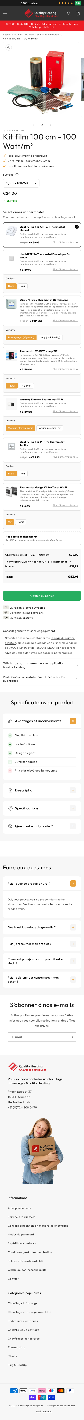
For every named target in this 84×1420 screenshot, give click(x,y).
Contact (13, 1278)
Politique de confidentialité (26, 1261)
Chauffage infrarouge (23, 1303)
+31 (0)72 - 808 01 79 (22, 1107)
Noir (23, 286)
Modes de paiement (21, 1234)
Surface (8, 174)
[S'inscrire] (71, 1036)
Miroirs (12, 1356)
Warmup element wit (50, 428)
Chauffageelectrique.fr (30, 1405)
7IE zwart (26, 385)
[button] (5, 13)
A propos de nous (19, 1208)
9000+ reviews (29, 3)
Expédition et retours (22, 1243)
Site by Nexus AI (44, 1411)
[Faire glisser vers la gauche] (33, 125)
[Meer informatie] (17, 175)
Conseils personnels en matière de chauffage (38, 1225)
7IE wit (11, 385)
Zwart (21, 522)
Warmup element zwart (20, 428)
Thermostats (16, 1347)
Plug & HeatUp (17, 1365)
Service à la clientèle (21, 1217)
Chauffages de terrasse (24, 1338)
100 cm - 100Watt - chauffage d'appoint (37, 34)
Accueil (7, 34)
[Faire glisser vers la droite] (50, 125)
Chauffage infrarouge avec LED (29, 1312)
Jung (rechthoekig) (50, 337)
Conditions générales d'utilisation (30, 1252)
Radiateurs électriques (23, 1321)
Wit (10, 522)
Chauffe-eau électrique (23, 1330)
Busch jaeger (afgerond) (21, 337)
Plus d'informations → (65, 241)
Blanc (11, 286)
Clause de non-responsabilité (27, 1270)
